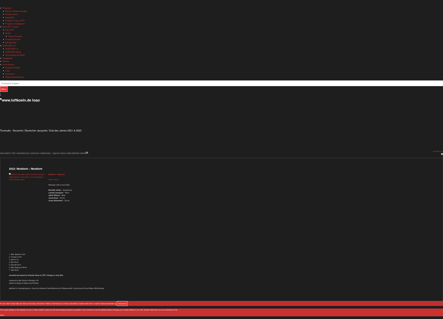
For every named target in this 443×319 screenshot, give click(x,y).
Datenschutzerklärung (14, 77)
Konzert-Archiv (11, 14)
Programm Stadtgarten (15, 23)
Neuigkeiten (8, 58)
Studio (8, 33)
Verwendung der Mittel (15, 55)
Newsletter (9, 17)
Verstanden (122, 303)
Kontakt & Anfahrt (12, 67)
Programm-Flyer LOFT (15, 20)
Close (2, 315)
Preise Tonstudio (15, 36)
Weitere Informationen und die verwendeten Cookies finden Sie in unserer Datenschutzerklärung (81, 303)
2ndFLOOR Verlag (13, 51)
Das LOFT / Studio (10, 26)
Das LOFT (9, 29)
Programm (7, 8)
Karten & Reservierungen (16, 11)
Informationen (8, 64)
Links (7, 70)
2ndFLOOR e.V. (9, 45)
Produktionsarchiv (12, 39)
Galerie (6, 61)
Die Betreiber (11, 42)
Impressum (10, 73)
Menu (3, 89)
